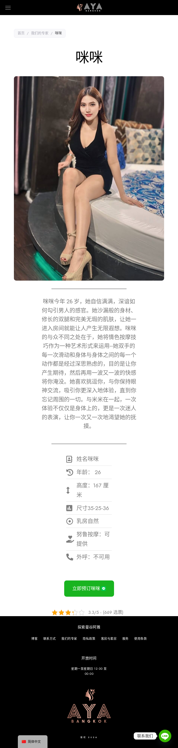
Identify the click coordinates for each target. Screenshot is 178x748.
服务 (125, 639)
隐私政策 (89, 639)
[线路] (165, 736)
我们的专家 (39, 33)
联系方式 (49, 639)
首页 (21, 33)
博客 (34, 639)
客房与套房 (109, 639)
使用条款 (140, 639)
